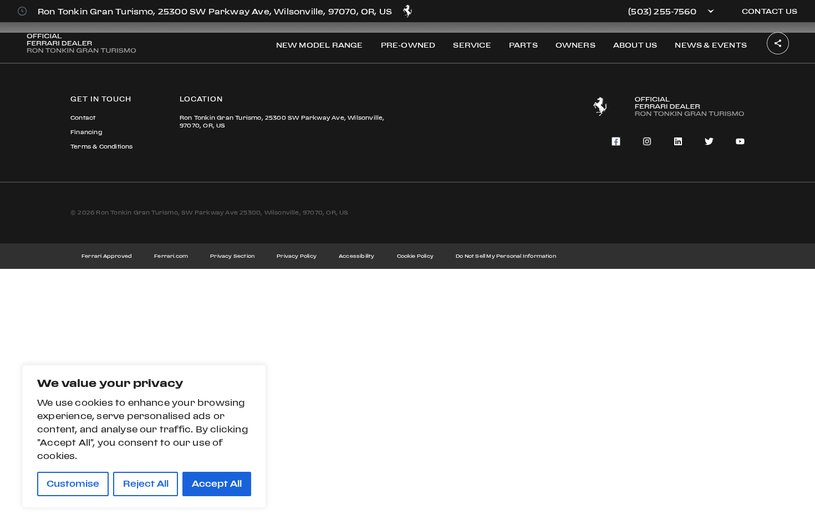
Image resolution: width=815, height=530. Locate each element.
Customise (73, 483)
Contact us (769, 11)
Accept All (217, 483)
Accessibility (357, 255)
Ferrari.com (171, 255)
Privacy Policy (297, 255)
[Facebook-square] (616, 141)
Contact (82, 118)
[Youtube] (740, 141)
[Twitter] (709, 141)
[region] (144, 436)
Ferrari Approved (106, 255)
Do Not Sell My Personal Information (506, 255)
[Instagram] (647, 141)
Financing (86, 132)
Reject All (146, 483)
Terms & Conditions (101, 147)
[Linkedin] (678, 141)
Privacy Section (232, 255)
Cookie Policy (415, 255)
